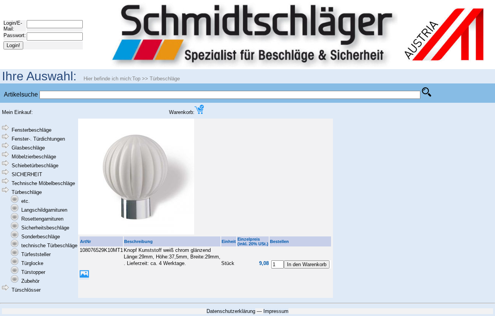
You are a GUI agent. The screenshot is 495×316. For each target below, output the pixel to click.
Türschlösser (26, 290)
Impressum (275, 311)
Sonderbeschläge (40, 237)
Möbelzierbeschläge (34, 157)
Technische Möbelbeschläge (43, 183)
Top (136, 79)
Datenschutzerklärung (231, 311)
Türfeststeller (36, 254)
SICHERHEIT (27, 174)
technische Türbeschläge (49, 245)
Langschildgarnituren (44, 210)
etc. (25, 201)
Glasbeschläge (28, 148)
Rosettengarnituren (42, 219)
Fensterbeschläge (31, 130)
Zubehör (30, 281)
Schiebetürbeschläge (35, 165)
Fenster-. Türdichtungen (38, 139)
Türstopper (33, 272)
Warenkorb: (182, 112)
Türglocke (32, 263)
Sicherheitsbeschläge (45, 228)
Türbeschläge (165, 79)
